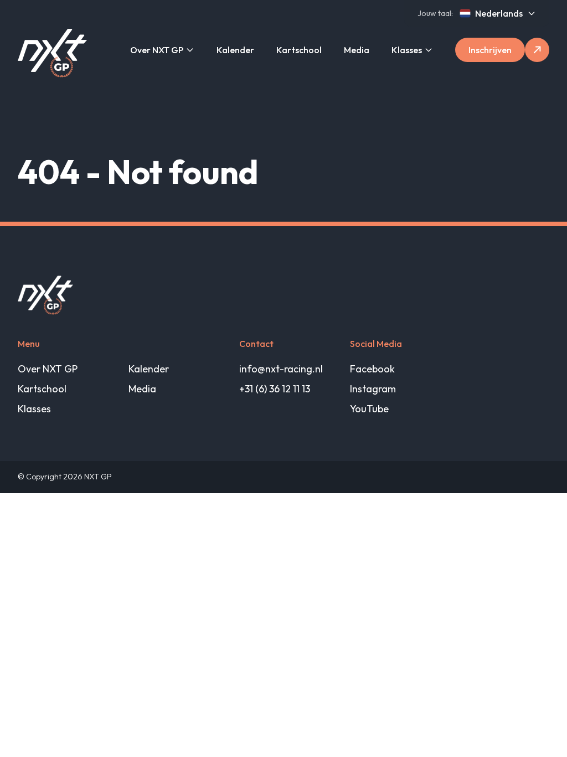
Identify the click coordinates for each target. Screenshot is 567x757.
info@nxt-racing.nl (281, 368)
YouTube (369, 408)
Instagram (373, 388)
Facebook (372, 368)
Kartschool (299, 49)
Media (356, 49)
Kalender (235, 49)
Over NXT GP (156, 49)
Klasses (406, 49)
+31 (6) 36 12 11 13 (274, 388)
